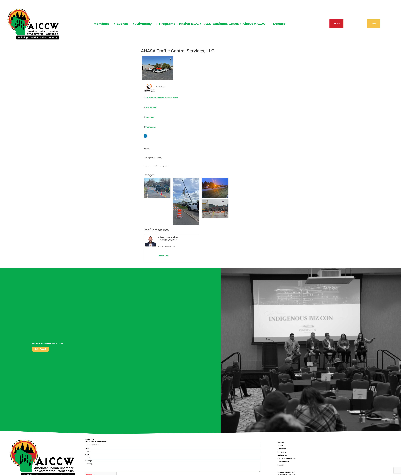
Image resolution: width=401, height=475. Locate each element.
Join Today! (40, 349)
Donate (279, 24)
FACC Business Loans (220, 24)
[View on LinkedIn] (145, 137)
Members (101, 24)
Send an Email (163, 256)
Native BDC (189, 24)
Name (87, 448)
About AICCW (254, 24)
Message (88, 461)
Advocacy (143, 24)
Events (122, 24)
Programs (167, 24)
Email (87, 454)
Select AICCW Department (96, 442)
